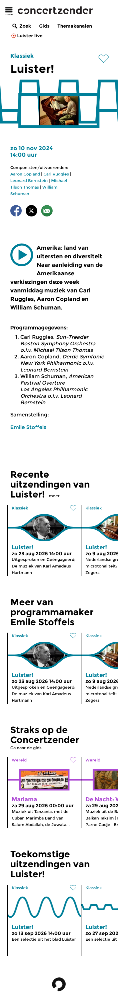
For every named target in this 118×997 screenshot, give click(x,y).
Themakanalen (74, 26)
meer (54, 495)
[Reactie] (47, 211)
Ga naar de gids (25, 747)
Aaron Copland (25, 174)
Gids (44, 26)
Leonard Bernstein (29, 180)
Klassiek (22, 55)
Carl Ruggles (56, 174)
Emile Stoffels (28, 427)
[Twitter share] (31, 211)
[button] (21, 254)
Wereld (19, 760)
